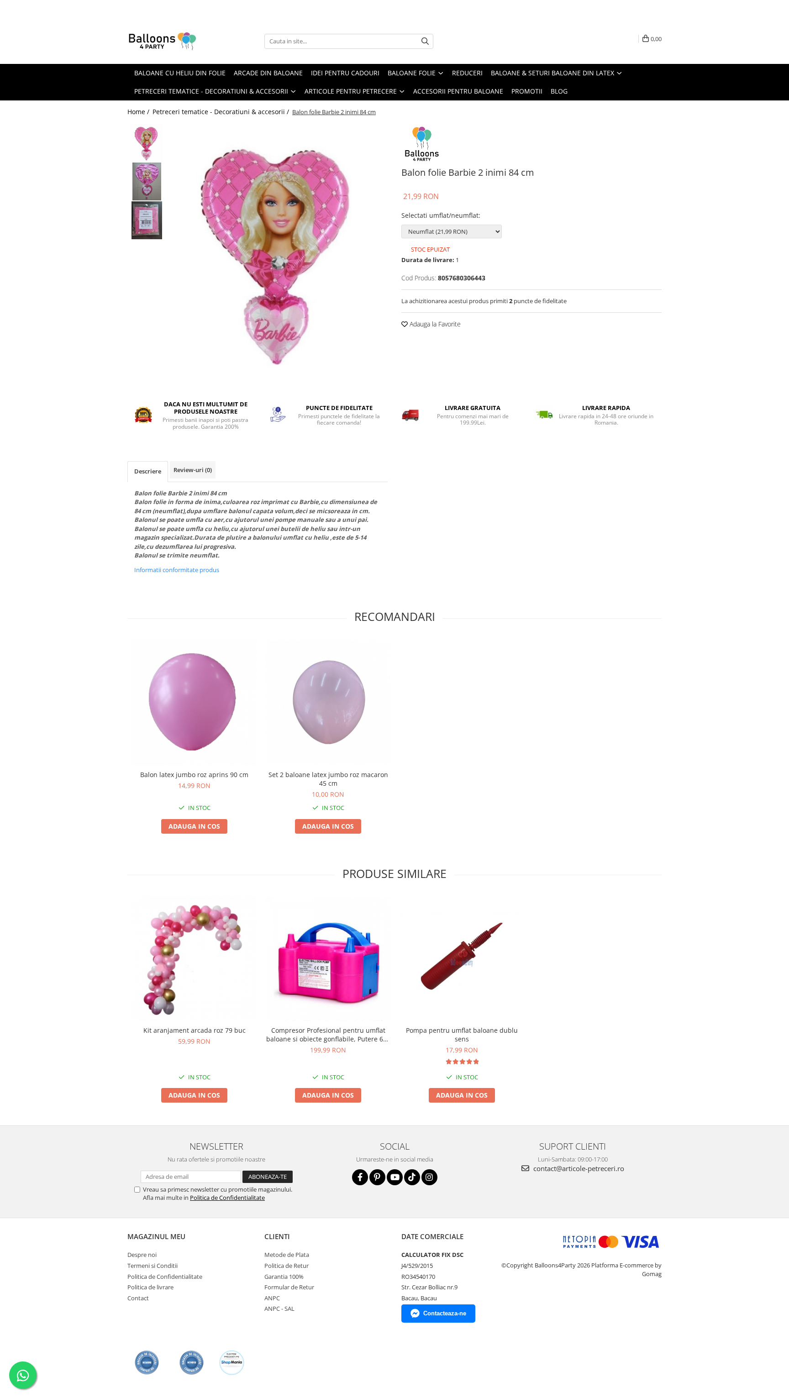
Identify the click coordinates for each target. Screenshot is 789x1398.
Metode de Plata (286, 1255)
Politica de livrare (150, 1287)
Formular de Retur (289, 1287)
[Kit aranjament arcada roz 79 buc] (194, 958)
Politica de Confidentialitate (227, 1197)
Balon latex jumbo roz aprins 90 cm (194, 774)
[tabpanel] (279, 251)
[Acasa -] (173, 41)
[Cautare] (425, 41)
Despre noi (142, 1255)
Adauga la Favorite (434, 324)
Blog (559, 91)
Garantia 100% (284, 1276)
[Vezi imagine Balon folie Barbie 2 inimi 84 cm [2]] (147, 220)
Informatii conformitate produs (176, 570)
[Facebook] (360, 1177)
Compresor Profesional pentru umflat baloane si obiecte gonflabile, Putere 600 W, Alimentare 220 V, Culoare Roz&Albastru (328, 1034)
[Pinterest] (377, 1177)
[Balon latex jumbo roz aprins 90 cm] (194, 702)
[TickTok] (412, 1177)
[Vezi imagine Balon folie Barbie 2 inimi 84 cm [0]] (147, 143)
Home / (139, 111)
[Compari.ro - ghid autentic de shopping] (146, 1362)
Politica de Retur (286, 1265)
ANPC (272, 1298)
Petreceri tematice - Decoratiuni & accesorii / (222, 111)
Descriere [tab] (147, 471)
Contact (138, 1298)
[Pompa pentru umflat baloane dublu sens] (462, 958)
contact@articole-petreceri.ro (577, 1168)
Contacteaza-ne (444, 1313)
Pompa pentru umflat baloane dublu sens (462, 1034)
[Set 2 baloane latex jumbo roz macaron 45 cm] (328, 702)
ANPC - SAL (279, 1308)
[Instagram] (429, 1177)
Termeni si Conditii (152, 1265)
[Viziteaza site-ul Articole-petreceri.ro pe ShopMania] (231, 1362)
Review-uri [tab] (193, 470)
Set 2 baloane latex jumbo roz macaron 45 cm (328, 779)
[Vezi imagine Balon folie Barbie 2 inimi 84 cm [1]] (147, 181)
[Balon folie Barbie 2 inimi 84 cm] (279, 251)
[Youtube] (395, 1177)
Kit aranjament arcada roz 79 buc (194, 1030)
